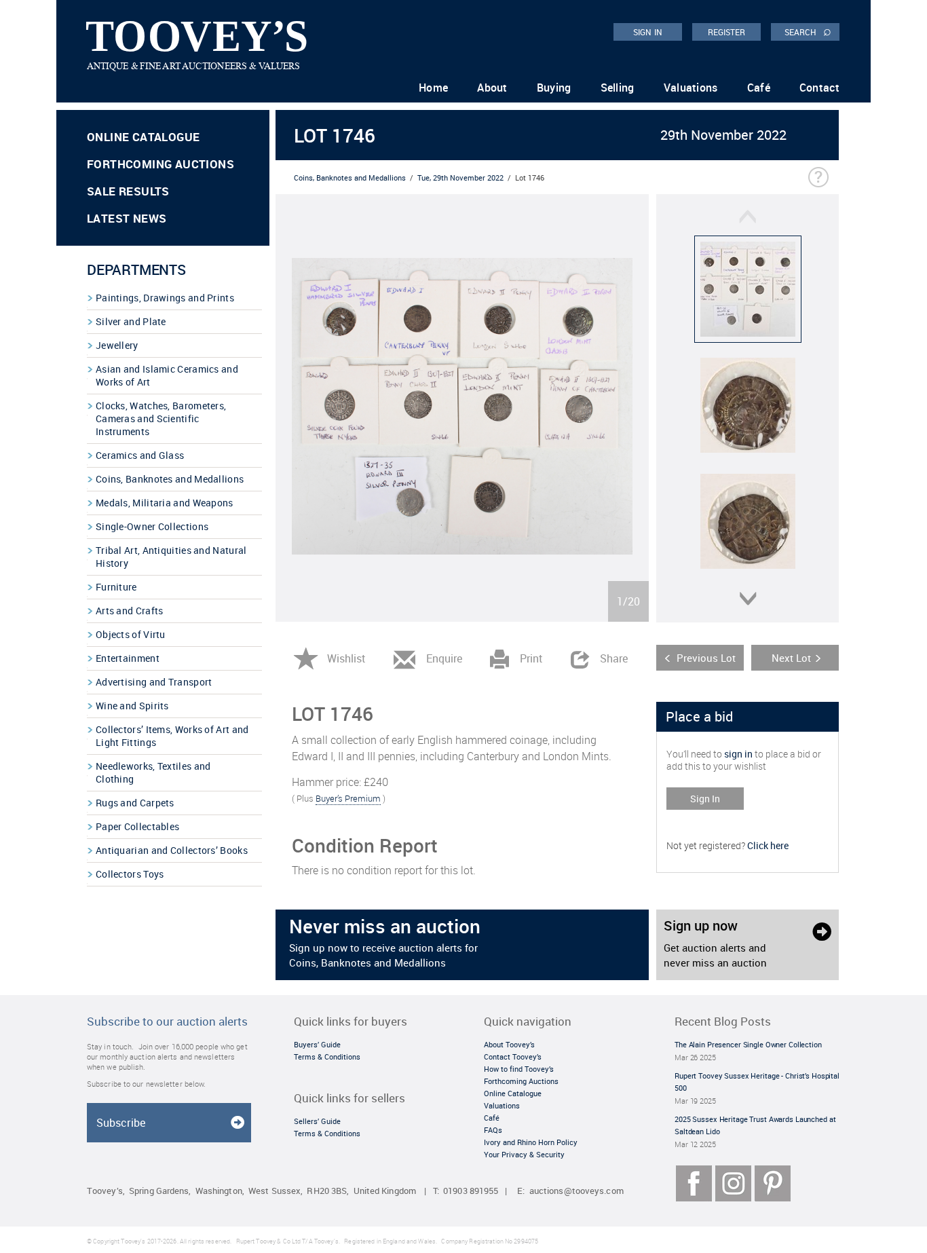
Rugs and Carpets (135, 802)
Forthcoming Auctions (160, 164)
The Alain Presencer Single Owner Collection (748, 1044)
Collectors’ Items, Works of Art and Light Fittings (172, 736)
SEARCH (807, 31)
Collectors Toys (130, 873)
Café (758, 87)
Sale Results (128, 191)
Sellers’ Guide (317, 1121)
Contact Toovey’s (513, 1056)
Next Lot (791, 658)
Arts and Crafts (130, 610)
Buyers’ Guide (317, 1044)
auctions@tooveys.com (576, 1191)
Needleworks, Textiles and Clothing (153, 772)
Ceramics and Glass (140, 455)
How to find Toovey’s (519, 1069)
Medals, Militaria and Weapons (164, 502)
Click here (768, 845)
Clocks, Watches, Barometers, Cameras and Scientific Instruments (161, 418)
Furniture (116, 586)
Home (433, 87)
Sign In (705, 798)
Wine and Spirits (132, 705)
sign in (738, 753)
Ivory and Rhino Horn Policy (531, 1142)
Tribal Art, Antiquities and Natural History (171, 556)
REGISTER (727, 31)
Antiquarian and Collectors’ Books (172, 850)
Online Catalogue (143, 137)
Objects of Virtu (131, 634)
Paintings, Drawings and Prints (165, 297)
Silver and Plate (131, 321)
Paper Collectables (137, 826)
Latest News (126, 218)
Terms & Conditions (327, 1056)
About (492, 87)
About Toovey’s (509, 1044)
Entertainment (127, 658)
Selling (618, 87)
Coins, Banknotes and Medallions (170, 478)
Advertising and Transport (154, 681)
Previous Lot (706, 658)
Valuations (691, 87)
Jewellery (117, 345)
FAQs (493, 1130)
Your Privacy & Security (524, 1154)
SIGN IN (647, 31)
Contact (819, 87)
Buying (554, 87)
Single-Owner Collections (152, 526)
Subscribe (120, 1122)
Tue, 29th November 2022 (460, 177)
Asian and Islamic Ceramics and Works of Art (167, 375)
